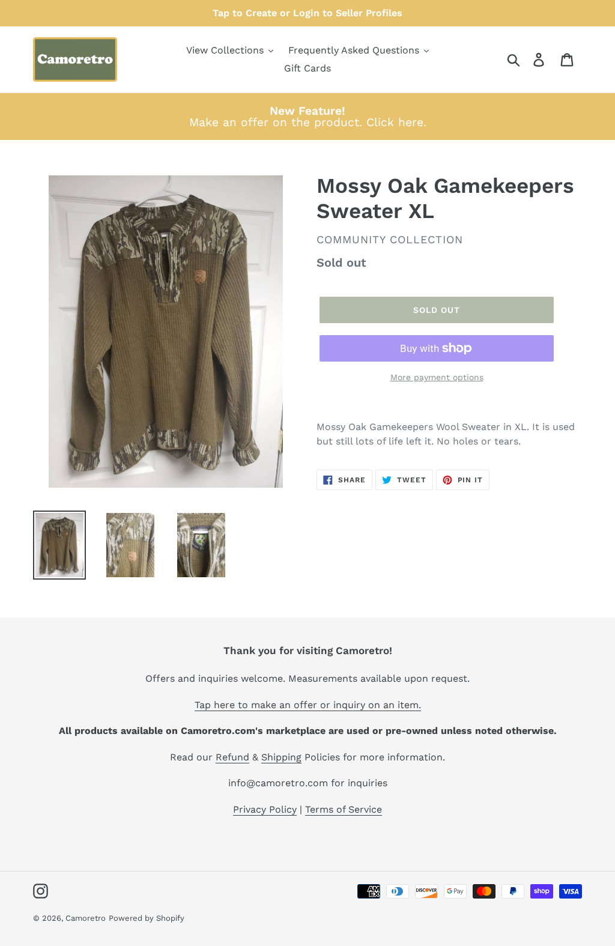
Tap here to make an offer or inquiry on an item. (308, 705)
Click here (394, 122)
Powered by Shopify (146, 918)
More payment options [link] (436, 377)
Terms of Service (343, 809)
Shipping (281, 757)
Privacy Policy (265, 809)
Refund (232, 757)
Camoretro (85, 918)
